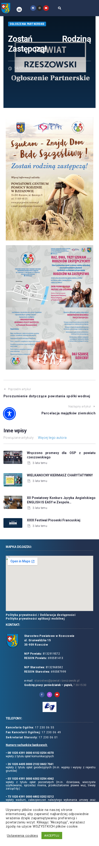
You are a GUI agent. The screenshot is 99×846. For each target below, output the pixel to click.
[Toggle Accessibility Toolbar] (9, 414)
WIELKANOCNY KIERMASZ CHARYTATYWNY (60, 475)
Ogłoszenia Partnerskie (27, 24)
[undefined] (33, 8)
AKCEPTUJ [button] (51, 835)
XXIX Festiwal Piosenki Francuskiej (53, 520)
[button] (19, 9)
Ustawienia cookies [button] (22, 836)
